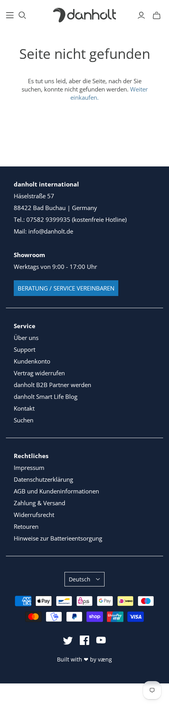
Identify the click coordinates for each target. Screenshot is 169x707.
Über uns (26, 338)
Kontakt (24, 408)
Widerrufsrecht (34, 515)
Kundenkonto (32, 361)
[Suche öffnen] (22, 15)
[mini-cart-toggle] (156, 15)
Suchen (23, 420)
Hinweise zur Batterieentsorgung (58, 538)
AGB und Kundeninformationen (56, 491)
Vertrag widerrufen (39, 373)
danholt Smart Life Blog (45, 396)
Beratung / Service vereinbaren (66, 288)
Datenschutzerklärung (43, 479)
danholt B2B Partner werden (52, 385)
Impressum (29, 467)
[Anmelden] (141, 15)
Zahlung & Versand (39, 503)
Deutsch (79, 579)
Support (24, 349)
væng (105, 659)
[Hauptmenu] (10, 15)
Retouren (26, 526)
